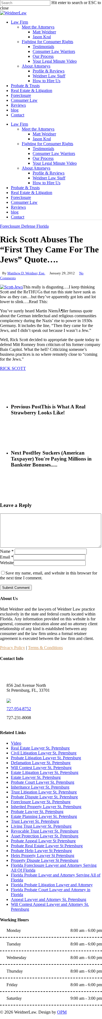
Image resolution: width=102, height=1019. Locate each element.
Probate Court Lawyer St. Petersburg (42, 782)
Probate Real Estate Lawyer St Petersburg (47, 845)
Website (7, 562)
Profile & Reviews (48, 173)
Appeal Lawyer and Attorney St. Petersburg (48, 899)
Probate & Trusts (25, 187)
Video (16, 743)
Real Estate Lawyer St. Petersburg (40, 748)
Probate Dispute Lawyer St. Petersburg (44, 797)
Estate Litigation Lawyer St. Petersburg (44, 772)
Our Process (43, 158)
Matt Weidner (44, 134)
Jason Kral (42, 138)
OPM (62, 1012)
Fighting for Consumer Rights (47, 143)
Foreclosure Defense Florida (24, 226)
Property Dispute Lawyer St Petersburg (44, 860)
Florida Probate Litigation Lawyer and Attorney (52, 885)
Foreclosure (21, 197)
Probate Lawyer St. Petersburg (37, 811)
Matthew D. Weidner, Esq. (26, 273)
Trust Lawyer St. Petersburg (35, 821)
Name (7, 551)
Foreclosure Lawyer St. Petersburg (40, 801)
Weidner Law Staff (49, 178)
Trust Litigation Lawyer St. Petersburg (44, 792)
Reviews (18, 207)
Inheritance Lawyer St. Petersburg (40, 787)
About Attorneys (36, 168)
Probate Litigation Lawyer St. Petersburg (46, 757)
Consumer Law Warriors (54, 153)
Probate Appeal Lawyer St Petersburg (43, 841)
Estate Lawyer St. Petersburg (36, 777)
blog (14, 212)
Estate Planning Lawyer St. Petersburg (44, 816)
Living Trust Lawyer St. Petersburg (41, 826)
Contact (17, 217)
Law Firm (19, 124)
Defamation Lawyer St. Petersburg (40, 762)
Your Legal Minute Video (55, 163)
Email (6, 557)
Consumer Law (24, 202)
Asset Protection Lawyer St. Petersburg (44, 836)
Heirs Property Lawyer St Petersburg (42, 855)
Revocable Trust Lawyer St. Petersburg (44, 831)
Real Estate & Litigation (31, 192)
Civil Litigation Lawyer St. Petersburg (43, 753)
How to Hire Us (46, 182)
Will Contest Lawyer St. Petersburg (41, 767)
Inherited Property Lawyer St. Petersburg (46, 806)
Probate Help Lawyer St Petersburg (41, 850)
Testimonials (43, 148)
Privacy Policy (12, 647)
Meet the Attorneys (38, 129)
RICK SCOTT (13, 368)
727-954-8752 (19, 708)
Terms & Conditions (45, 647)
